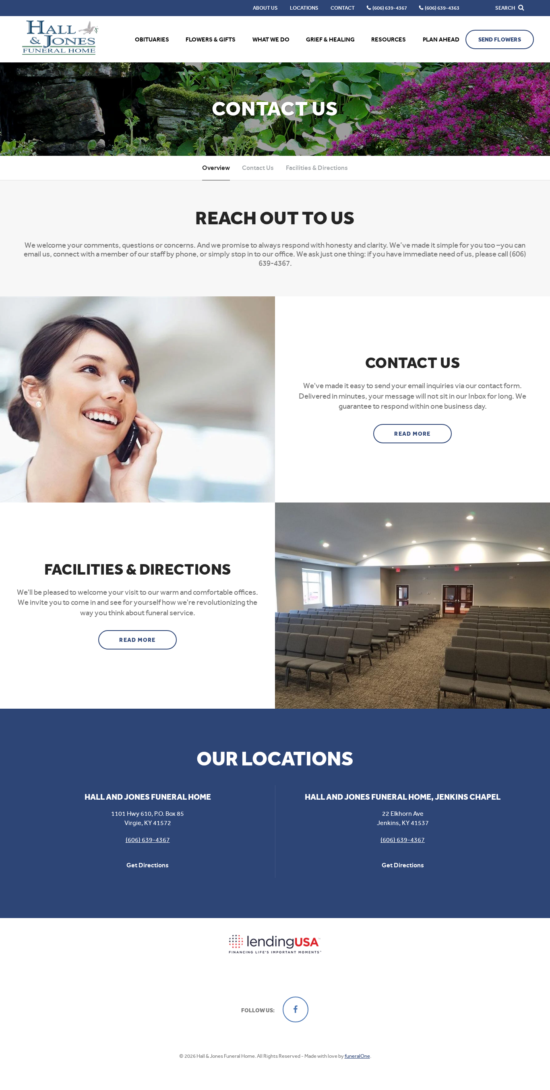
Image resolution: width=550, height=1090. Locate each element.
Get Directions (147, 865)
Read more (423, 433)
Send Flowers (499, 39)
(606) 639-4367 (148, 840)
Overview (216, 168)
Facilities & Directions (317, 168)
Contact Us (258, 168)
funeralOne (357, 1056)
